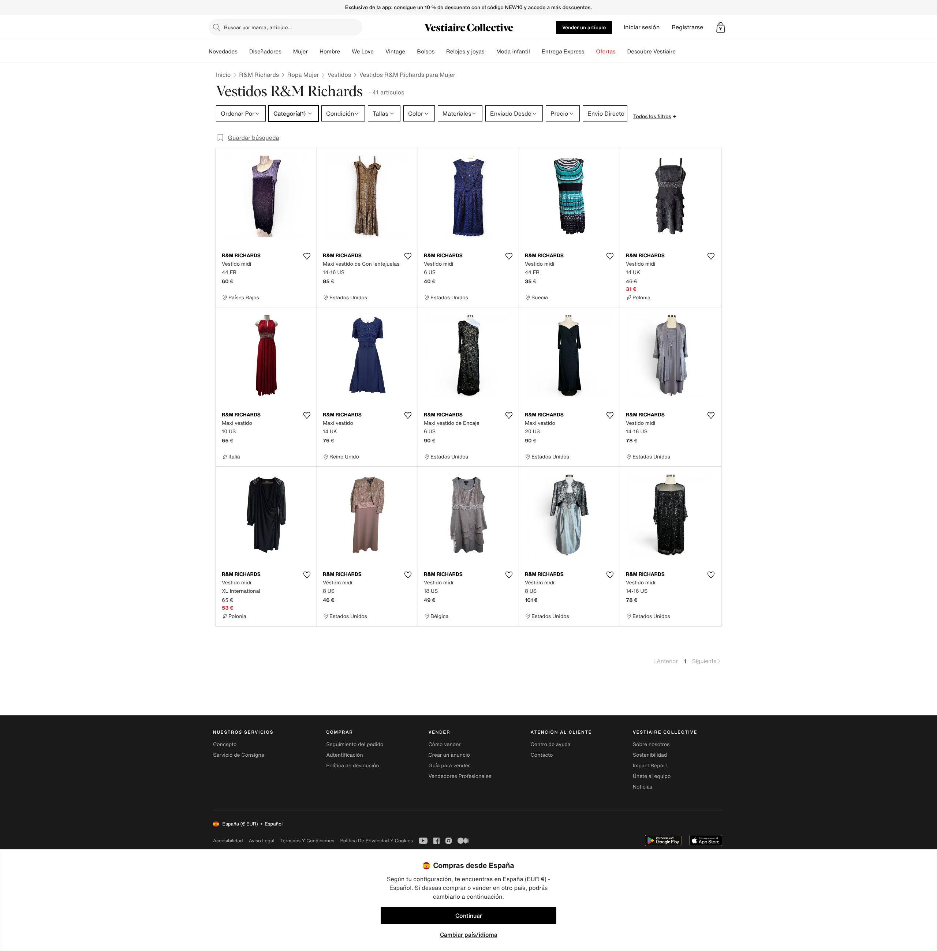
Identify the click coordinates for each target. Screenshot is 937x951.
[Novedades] (243, 52)
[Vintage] (411, 52)
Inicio (223, 74)
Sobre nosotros (651, 744)
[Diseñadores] (287, 52)
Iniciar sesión (642, 27)
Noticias (642, 787)
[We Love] (379, 52)
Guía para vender (449, 766)
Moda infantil (513, 52)
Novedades (223, 52)
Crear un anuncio (449, 755)
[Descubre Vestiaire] (681, 52)
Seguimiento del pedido (354, 744)
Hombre (330, 52)
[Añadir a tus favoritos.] (306, 256)
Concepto (224, 744)
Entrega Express (563, 52)
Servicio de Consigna (238, 755)
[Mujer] (314, 52)
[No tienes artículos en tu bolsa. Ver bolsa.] (721, 27)
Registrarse (687, 27)
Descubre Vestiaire (651, 52)
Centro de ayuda (551, 744)
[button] (721, 27)
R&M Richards (259, 74)
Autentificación (344, 755)
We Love (363, 52)
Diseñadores (265, 52)
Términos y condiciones (307, 840)
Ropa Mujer (303, 74)
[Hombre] (346, 52)
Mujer (300, 52)
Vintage (395, 52)
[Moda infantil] (536, 52)
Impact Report (650, 766)
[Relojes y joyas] (490, 52)
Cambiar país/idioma (468, 934)
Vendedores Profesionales (459, 776)
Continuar (468, 915)
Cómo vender (444, 744)
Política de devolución (352, 766)
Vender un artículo (584, 27)
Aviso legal (262, 840)
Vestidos (339, 74)
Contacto (542, 755)
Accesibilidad (228, 840)
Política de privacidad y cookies (376, 840)
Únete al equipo (652, 776)
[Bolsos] (440, 52)
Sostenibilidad (650, 755)
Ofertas (605, 52)
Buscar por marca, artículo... (258, 27)
